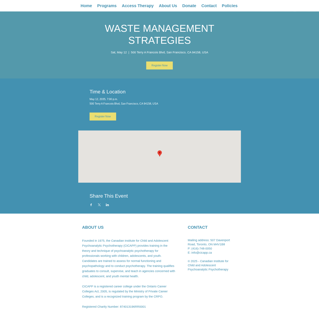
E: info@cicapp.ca (200, 252)
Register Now (160, 65)
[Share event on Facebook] (91, 204)
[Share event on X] (99, 204)
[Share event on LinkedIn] (107, 204)
